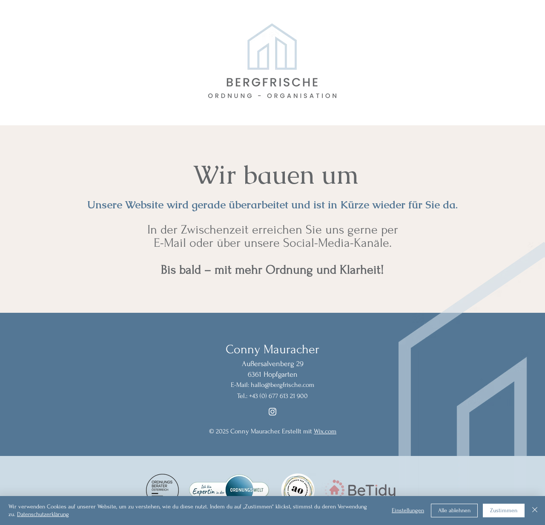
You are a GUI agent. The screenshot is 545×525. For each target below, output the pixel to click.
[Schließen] (535, 510)
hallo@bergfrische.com (282, 385)
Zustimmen (503, 510)
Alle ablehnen (454, 510)
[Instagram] (272, 412)
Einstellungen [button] (408, 510)
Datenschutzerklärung (43, 514)
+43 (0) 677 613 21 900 (278, 396)
